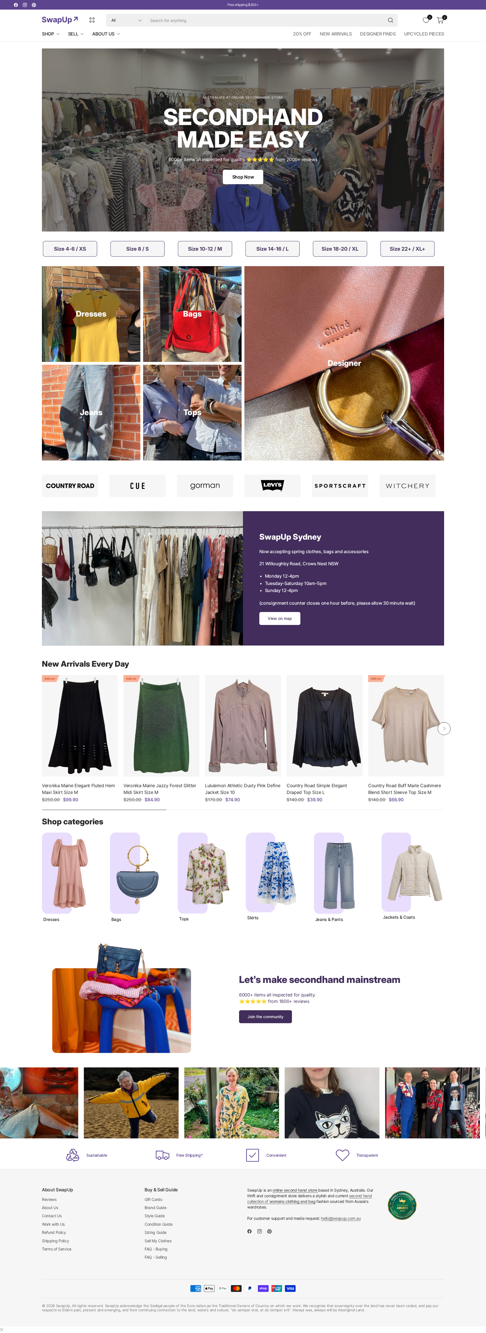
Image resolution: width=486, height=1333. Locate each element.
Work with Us (53, 1224)
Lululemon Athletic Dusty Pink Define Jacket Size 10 (242, 789)
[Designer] (344, 363)
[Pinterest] (33, 4)
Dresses (51, 919)
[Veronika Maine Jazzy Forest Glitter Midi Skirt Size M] (161, 725)
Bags (116, 919)
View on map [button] (280, 618)
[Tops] (192, 412)
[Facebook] (15, 4)
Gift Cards (153, 1199)
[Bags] (192, 314)
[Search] (391, 20)
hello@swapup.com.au (341, 1218)
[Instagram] (24, 4)
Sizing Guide (155, 1232)
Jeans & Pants (329, 919)
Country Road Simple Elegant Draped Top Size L (317, 789)
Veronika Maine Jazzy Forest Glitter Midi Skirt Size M (159, 789)
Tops (184, 919)
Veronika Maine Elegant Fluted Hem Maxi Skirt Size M (78, 789)
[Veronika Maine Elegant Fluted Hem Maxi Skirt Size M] (80, 725)
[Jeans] (91, 412)
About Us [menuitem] (103, 34)
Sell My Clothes (158, 1240)
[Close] (1, 1329)
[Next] (444, 728)
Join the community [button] (266, 1016)
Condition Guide (158, 1224)
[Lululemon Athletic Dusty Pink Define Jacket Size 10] (243, 725)
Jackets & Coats (399, 917)
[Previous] (41, 728)
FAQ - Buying (156, 1249)
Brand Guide (155, 1207)
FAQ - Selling (156, 1257)
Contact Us (52, 1215)
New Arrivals (336, 34)
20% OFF (302, 34)
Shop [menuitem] (48, 34)
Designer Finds (378, 34)
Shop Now (243, 177)
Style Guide (155, 1215)
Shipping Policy (55, 1240)
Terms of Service (56, 1249)
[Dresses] (91, 314)
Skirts (252, 917)
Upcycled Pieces (424, 34)
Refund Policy (54, 1232)
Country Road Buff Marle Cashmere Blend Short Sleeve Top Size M (404, 789)
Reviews (49, 1199)
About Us (50, 1207)
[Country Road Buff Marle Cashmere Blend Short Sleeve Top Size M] (406, 725)
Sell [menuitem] (73, 34)
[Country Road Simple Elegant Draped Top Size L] (325, 725)
